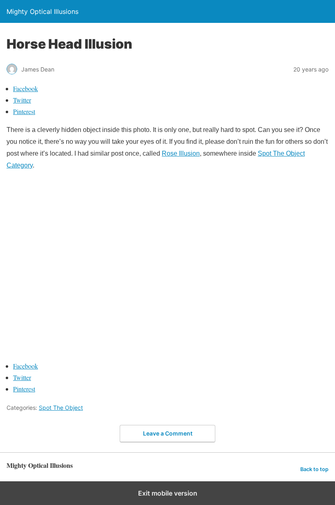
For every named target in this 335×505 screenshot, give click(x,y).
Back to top (314, 469)
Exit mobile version (167, 493)
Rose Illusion (181, 153)
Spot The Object (61, 407)
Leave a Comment (167, 433)
